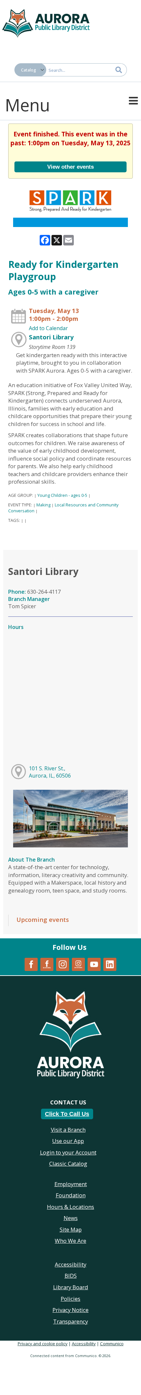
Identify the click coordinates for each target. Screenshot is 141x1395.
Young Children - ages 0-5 (62, 495)
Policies (70, 1298)
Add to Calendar (48, 328)
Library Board (70, 1287)
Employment (70, 1184)
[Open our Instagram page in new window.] (62, 963)
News (71, 1218)
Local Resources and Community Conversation (63, 508)
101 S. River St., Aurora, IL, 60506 (50, 772)
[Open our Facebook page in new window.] (31, 963)
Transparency (70, 1321)
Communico (112, 1344)
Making (43, 505)
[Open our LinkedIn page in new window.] (109, 963)
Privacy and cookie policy (43, 1344)
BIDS (71, 1275)
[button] (133, 100)
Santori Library (51, 337)
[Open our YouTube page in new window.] (94, 963)
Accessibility (84, 1344)
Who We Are (70, 1240)
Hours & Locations (70, 1206)
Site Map (71, 1229)
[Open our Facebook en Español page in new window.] (46, 963)
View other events (70, 166)
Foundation (71, 1195)
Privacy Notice (70, 1310)
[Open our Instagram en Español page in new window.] (78, 963)
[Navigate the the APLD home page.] (46, 22)
